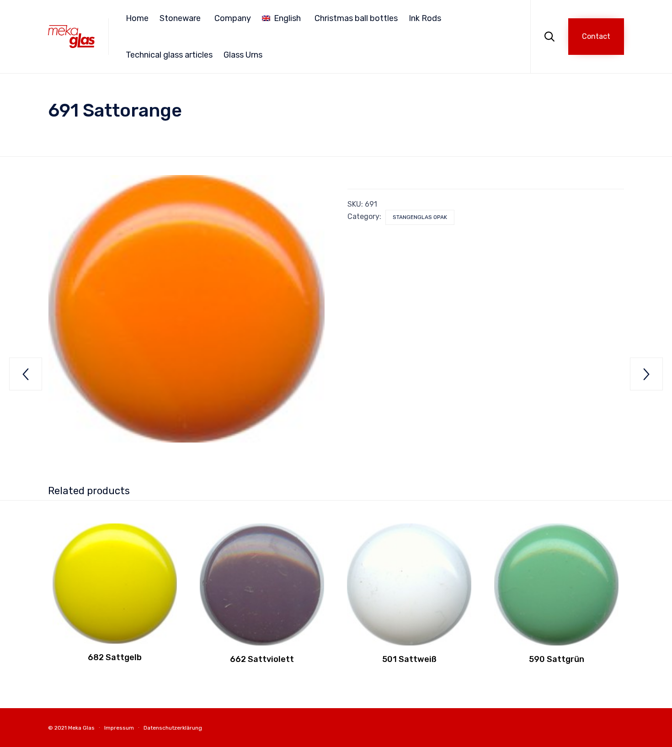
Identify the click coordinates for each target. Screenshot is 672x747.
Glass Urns (243, 55)
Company (232, 18)
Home (137, 18)
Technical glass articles (169, 55)
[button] (596, 36)
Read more (115, 643)
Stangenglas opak (420, 217)
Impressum (119, 728)
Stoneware (180, 18)
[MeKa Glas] (71, 36)
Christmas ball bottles (356, 18)
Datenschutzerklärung (173, 728)
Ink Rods (425, 18)
